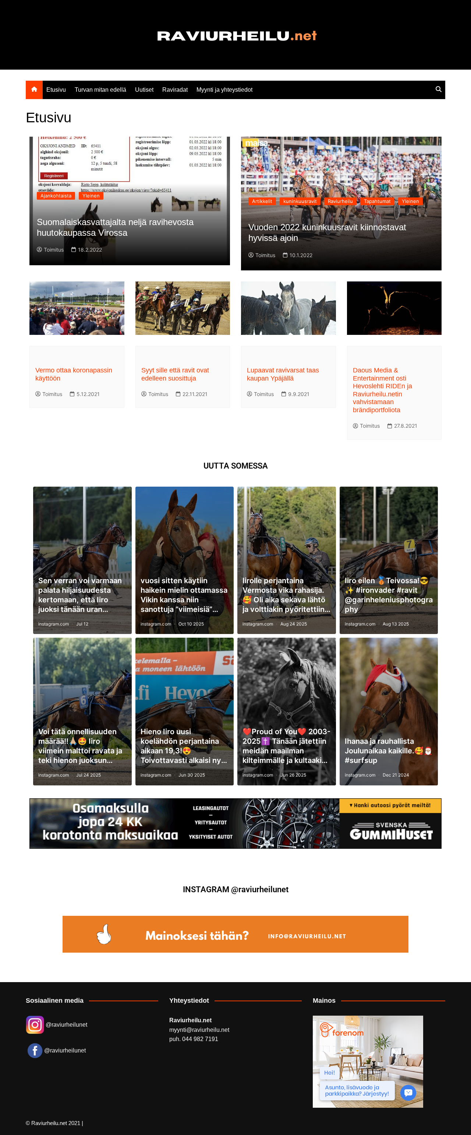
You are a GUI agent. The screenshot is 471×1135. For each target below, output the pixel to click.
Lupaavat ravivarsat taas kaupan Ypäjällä (283, 374)
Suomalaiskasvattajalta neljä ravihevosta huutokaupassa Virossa (115, 227)
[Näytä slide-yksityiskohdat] (235, 823)
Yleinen (91, 196)
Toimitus (54, 249)
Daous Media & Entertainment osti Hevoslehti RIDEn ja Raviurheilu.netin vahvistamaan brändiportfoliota (382, 390)
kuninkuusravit (300, 201)
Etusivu (56, 90)
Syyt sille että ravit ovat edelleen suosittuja (175, 374)
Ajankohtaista (55, 196)
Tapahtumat (377, 201)
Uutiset (144, 90)
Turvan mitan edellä (100, 90)
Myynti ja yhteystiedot (224, 90)
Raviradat (175, 90)
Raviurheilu (340, 201)
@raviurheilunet (65, 1025)
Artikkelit (262, 201)
